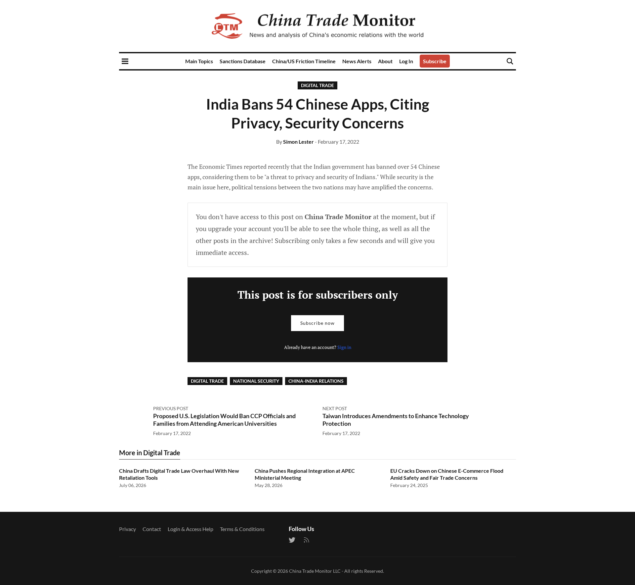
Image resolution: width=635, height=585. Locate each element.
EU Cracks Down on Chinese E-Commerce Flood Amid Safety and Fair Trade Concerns (446, 474)
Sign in (344, 347)
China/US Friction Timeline (304, 61)
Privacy (127, 529)
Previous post (170, 408)
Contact (152, 529)
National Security (256, 381)
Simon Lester (298, 141)
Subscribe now (317, 323)
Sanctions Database (243, 61)
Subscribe (434, 61)
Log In (406, 61)
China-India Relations (316, 381)
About (385, 61)
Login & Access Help (190, 529)
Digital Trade (317, 85)
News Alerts (356, 61)
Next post (334, 408)
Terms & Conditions (242, 529)
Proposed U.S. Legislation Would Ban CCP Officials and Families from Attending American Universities (224, 419)
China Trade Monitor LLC (315, 571)
